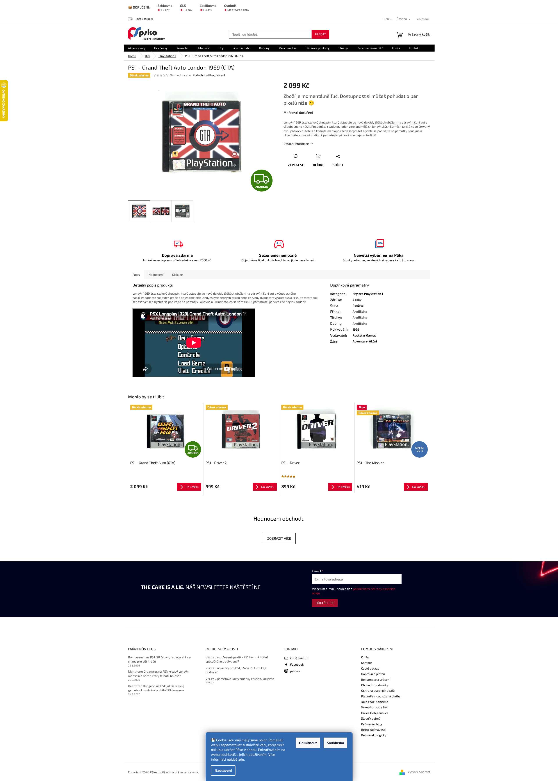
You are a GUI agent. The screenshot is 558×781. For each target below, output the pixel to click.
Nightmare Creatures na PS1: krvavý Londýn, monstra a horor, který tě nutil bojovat (158, 673)
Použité (358, 305)
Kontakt (366, 663)
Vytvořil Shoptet (419, 772)
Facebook (297, 664)
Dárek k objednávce (375, 713)
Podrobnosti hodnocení (209, 75)
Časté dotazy (370, 668)
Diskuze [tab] (177, 274)
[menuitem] (137, 48)
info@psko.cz (299, 658)
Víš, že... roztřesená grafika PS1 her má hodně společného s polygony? (237, 659)
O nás (365, 657)
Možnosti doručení (298, 112)
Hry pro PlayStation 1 (368, 294)
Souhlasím (335, 743)
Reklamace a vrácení (375, 679)
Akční (373, 341)
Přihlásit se (325, 603)
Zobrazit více (279, 538)
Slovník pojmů (370, 718)
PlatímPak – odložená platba (381, 696)
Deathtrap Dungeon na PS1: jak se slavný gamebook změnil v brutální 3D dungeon (156, 688)
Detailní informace (296, 143)
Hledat (320, 34)
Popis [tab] (136, 274)
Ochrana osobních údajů (378, 690)
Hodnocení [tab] (156, 274)
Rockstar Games (364, 335)
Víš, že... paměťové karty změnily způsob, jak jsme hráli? (240, 681)
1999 (356, 329)
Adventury (360, 341)
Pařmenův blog (371, 724)
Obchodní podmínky (374, 685)
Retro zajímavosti (373, 729)
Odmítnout (308, 743)
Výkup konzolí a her (374, 707)
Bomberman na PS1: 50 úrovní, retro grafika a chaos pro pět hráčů (159, 659)
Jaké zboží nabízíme (374, 702)
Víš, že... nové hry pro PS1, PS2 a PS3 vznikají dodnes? (236, 670)
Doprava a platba (373, 674)
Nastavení (223, 770)
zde (241, 759)
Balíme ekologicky (373, 735)
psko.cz (295, 671)
